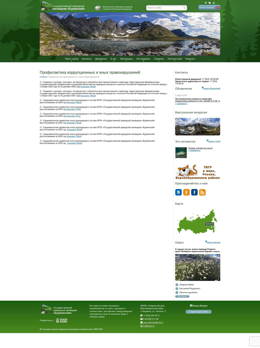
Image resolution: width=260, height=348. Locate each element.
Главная (43, 77)
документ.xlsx (73, 116)
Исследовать (143, 58)
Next (215, 33)
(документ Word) (74, 123)
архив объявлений (212, 88)
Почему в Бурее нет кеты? (200, 148)
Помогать (190, 58)
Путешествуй (175, 58)
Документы (101, 58)
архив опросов (213, 242)
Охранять (159, 58)
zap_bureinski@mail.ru (153, 322)
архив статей (214, 141)
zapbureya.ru (149, 326)
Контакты (87, 58)
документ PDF (73, 109)
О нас (113, 58)
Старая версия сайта (198, 312)
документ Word (88, 86)
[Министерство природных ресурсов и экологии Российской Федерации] (113, 8)
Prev (45, 33)
